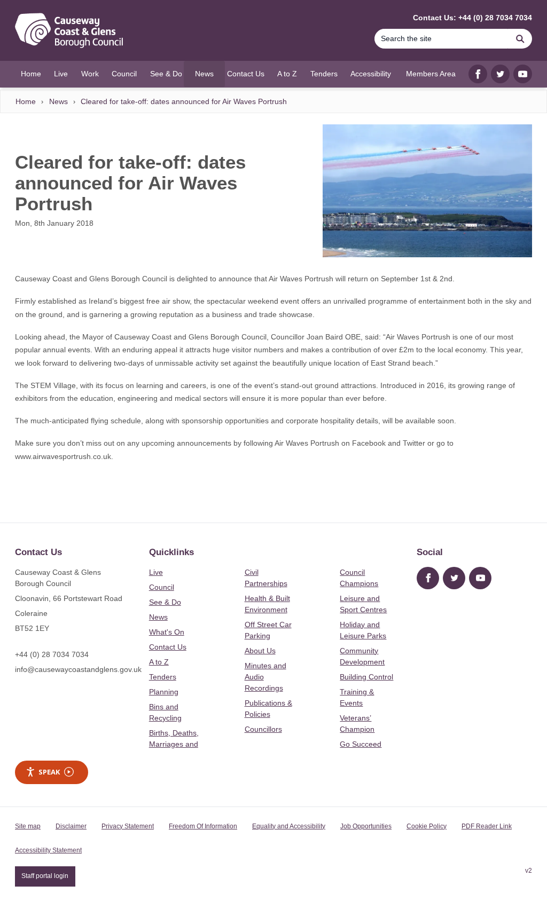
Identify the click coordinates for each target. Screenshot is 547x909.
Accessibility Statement (48, 850)
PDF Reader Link (487, 826)
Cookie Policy (427, 826)
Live (156, 572)
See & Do (165, 602)
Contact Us (167, 647)
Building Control (366, 677)
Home (25, 101)
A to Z (159, 662)
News (58, 101)
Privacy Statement (127, 826)
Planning (163, 691)
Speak (49, 772)
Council (161, 587)
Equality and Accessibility (288, 826)
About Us (260, 650)
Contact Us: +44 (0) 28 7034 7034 (472, 17)
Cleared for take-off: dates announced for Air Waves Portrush (184, 101)
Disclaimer (71, 826)
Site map (28, 826)
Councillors (263, 729)
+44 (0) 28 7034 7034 (52, 654)
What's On (166, 632)
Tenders (162, 677)
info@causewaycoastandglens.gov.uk (78, 669)
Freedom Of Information (203, 826)
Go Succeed (360, 744)
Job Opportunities (366, 826)
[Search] (520, 39)
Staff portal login (44, 876)
